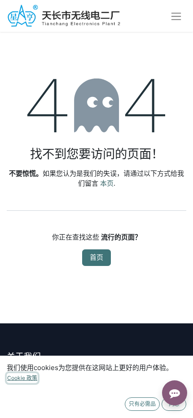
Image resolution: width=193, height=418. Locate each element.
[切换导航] (176, 15)
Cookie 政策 (22, 377)
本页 (107, 183)
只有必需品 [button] (142, 404)
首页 (96, 257)
